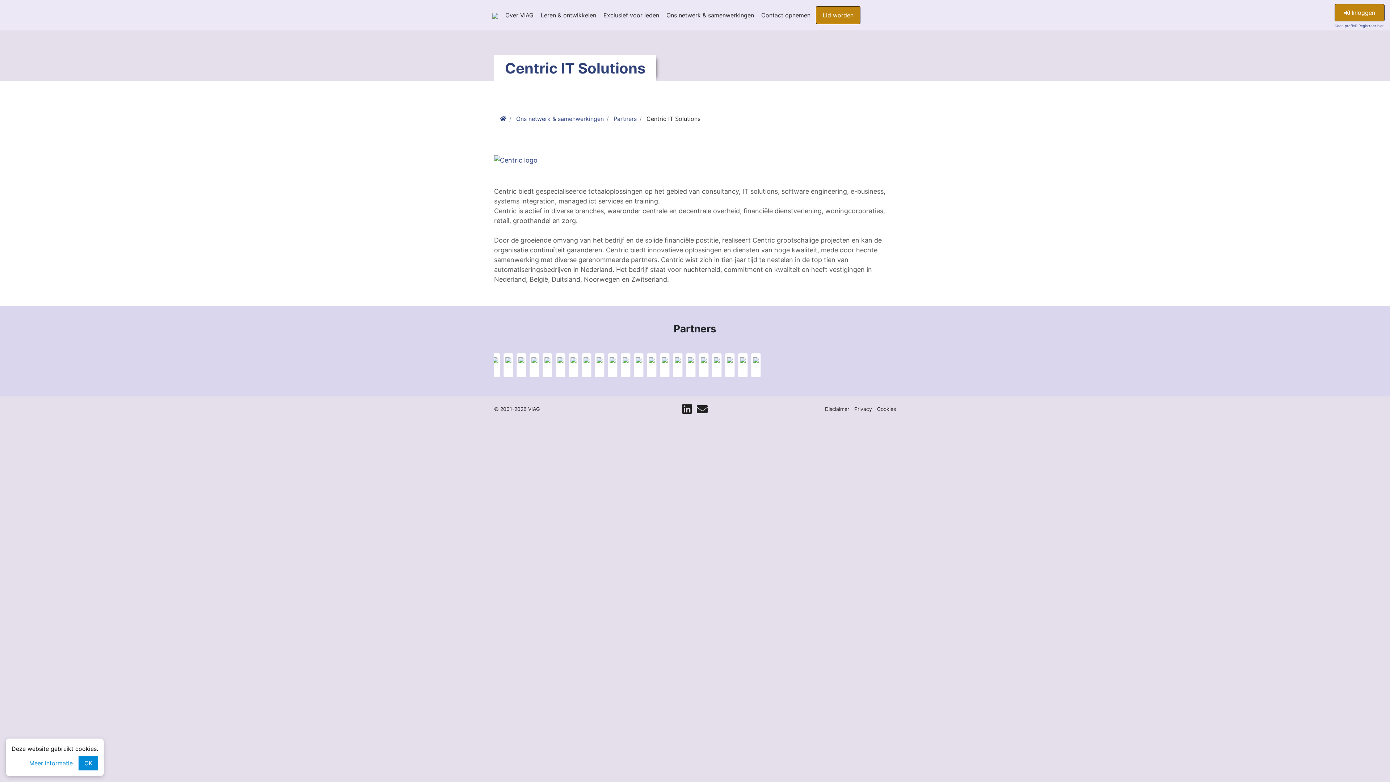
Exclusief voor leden (631, 15)
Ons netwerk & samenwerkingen (710, 15)
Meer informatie (51, 763)
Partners (625, 118)
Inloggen (1362, 12)
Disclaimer (837, 409)
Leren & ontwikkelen (568, 15)
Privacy (863, 409)
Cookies (886, 409)
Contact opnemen (785, 15)
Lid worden (838, 15)
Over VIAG (519, 15)
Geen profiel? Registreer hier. (1360, 26)
